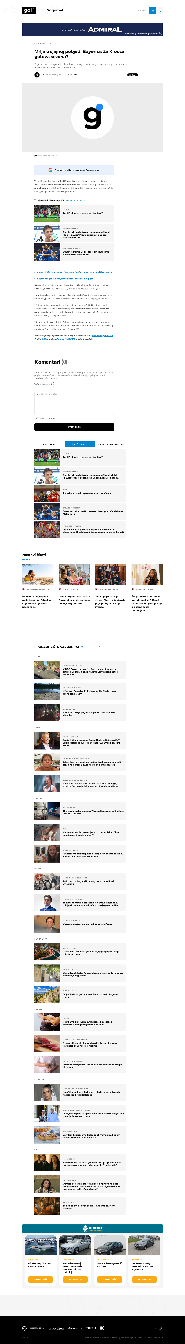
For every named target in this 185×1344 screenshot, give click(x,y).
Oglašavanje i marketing (111, 1337)
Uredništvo (97, 1337)
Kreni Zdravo (102, 1329)
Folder (91, 1329)
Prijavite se (74, 426)
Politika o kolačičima (155, 1337)
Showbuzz (75, 1329)
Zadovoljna (56, 1329)
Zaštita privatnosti (140, 1337)
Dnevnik (37, 1329)
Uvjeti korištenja (127, 1337)
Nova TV (24, 1329)
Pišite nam (88, 1337)
